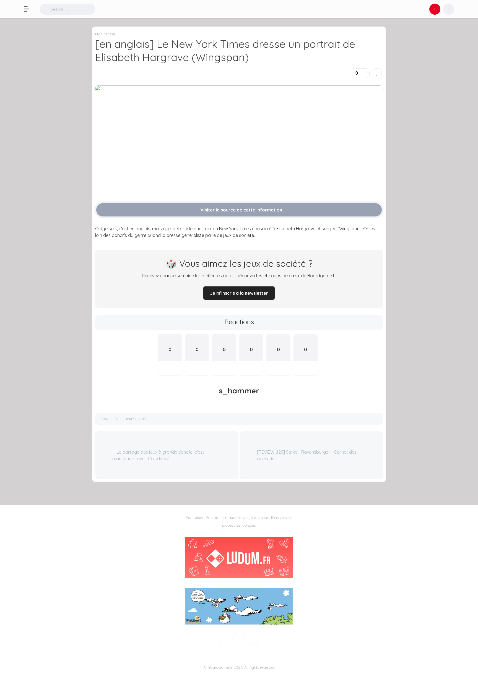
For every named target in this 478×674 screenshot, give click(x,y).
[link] (377, 73)
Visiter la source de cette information (240, 210)
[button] (29, 9)
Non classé (105, 34)
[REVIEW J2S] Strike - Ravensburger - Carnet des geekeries (307, 455)
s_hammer (239, 390)
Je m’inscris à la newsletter (239, 293)
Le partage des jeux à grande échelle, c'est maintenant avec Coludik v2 (158, 455)
